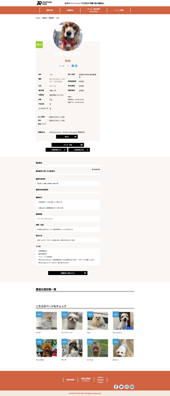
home (38, 18)
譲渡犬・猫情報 (48, 18)
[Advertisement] (119, 33)
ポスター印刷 (68, 145)
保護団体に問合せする (68, 273)
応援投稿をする (56, 150)
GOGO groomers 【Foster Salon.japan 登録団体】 (67, 132)
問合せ (67, 137)
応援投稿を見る (79, 150)
